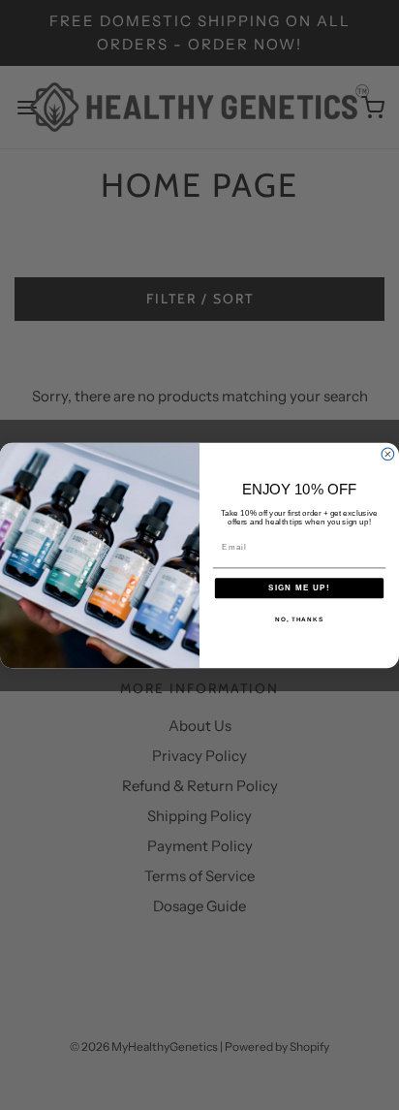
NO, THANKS (299, 618)
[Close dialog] (388, 454)
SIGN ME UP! (299, 588)
